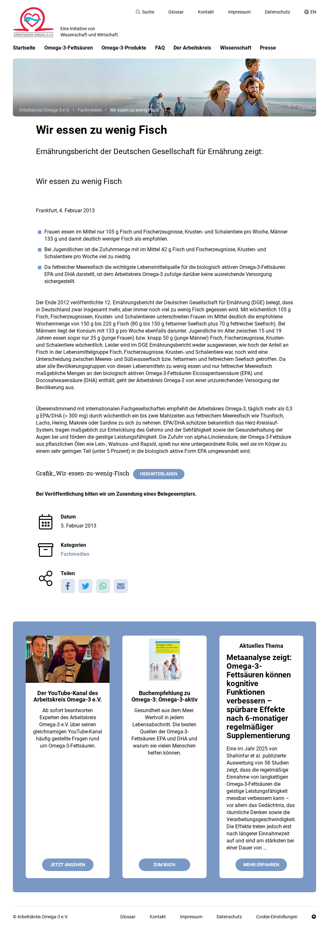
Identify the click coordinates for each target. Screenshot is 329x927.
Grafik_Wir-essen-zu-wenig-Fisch (82, 473)
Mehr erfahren (261, 864)
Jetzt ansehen (67, 864)
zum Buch (164, 864)
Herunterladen (158, 473)
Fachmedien (75, 554)
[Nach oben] (314, 917)
